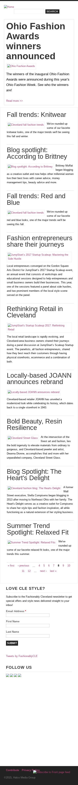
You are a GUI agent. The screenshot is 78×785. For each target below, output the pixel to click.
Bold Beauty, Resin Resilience (34, 424)
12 (29, 570)
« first (11, 565)
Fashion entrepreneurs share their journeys (39, 241)
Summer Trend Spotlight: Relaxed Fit (38, 529)
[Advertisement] (39, 721)
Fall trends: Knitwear (36, 114)
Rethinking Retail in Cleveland (35, 312)
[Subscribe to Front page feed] (51, 772)
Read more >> (14, 100)
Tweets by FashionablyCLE (22, 656)
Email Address (16, 611)
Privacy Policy (31, 770)
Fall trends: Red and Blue (36, 199)
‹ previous (23, 565)
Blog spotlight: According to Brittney (37, 153)
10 (68, 565)
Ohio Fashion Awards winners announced (35, 41)
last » (53, 570)
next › (43, 570)
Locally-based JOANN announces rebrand (39, 379)
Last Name (12, 631)
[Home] (9, 7)
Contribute (12, 770)
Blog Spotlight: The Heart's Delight (34, 475)
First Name (12, 621)
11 (23, 570)
